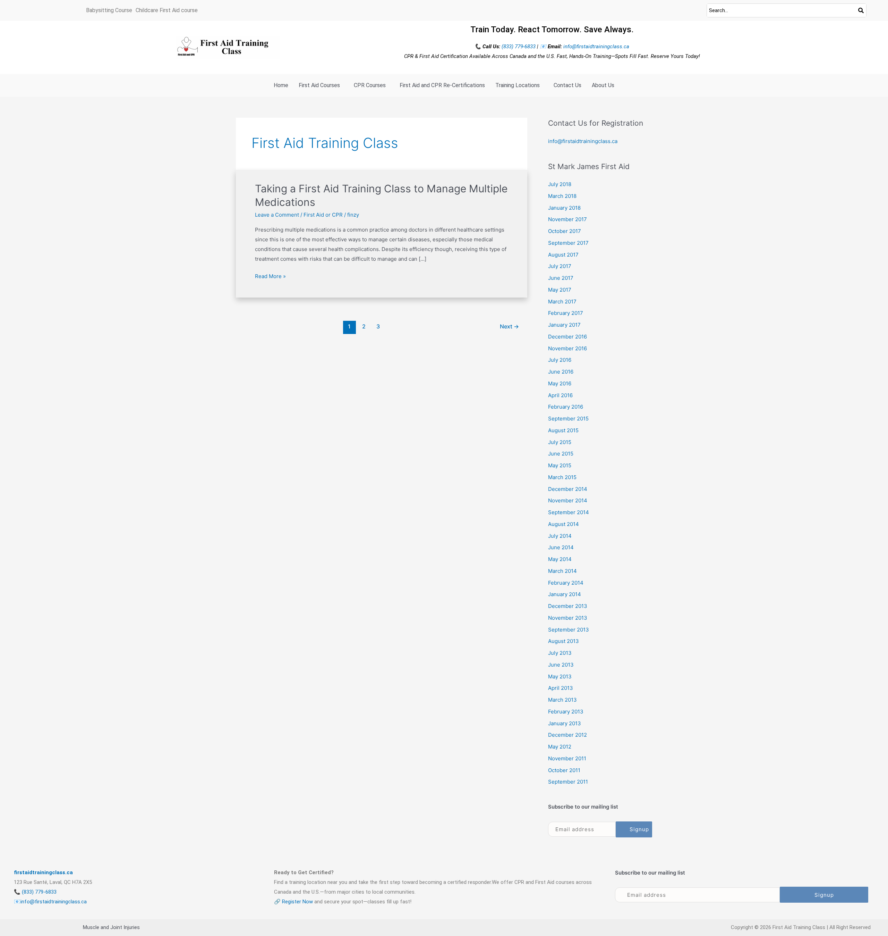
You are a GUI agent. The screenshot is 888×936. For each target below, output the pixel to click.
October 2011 (564, 770)
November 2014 (567, 500)
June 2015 (560, 453)
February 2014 (565, 582)
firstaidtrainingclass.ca (43, 872)
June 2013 (561, 664)
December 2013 (567, 606)
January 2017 (564, 324)
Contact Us (567, 85)
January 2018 (564, 207)
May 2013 (560, 676)
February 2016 (565, 406)
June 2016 (560, 371)
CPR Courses (370, 85)
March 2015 (562, 477)
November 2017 (567, 219)
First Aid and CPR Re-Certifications (442, 85)
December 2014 (567, 489)
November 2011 (567, 758)
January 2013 (564, 723)
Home (281, 85)
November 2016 (567, 348)
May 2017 (559, 289)
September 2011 (568, 781)
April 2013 (560, 688)
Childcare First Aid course (167, 10)
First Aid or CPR (323, 214)
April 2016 (560, 395)
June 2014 (561, 547)
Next (509, 326)
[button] (321, 85)
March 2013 (562, 699)
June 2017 (560, 278)
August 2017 (563, 254)
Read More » (270, 275)
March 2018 (562, 196)
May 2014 (560, 559)
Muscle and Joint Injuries (111, 927)
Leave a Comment (277, 214)
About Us (603, 85)
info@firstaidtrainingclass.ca (596, 46)
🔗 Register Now (293, 902)
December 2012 (567, 735)
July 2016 (559, 360)
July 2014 (560, 536)
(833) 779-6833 (519, 46)
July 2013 (560, 653)
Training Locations (517, 85)
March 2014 (562, 571)
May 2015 (559, 465)
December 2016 (567, 336)
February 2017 (565, 313)
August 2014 (563, 524)
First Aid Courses (319, 85)
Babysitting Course (109, 10)
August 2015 (563, 430)
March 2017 (562, 301)
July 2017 (559, 266)
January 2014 (564, 594)
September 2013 (568, 629)
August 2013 (563, 641)
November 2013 (567, 618)
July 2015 (559, 442)
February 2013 (565, 711)
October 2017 (564, 231)
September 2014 (568, 512)
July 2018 (559, 184)
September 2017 (568, 243)
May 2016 (559, 383)
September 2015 (568, 418)
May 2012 (559, 746)
